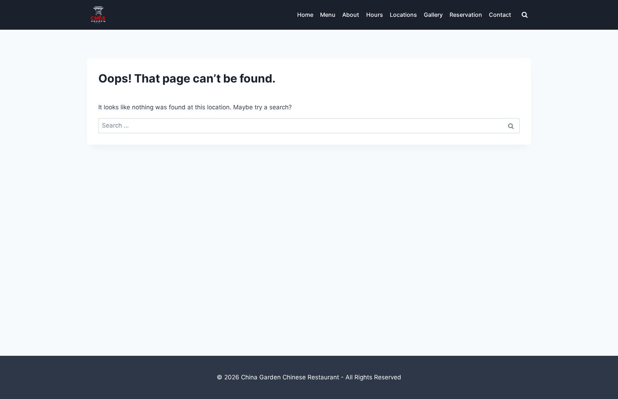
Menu (327, 14)
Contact (500, 14)
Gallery (433, 14)
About (350, 14)
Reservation (466, 14)
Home (305, 14)
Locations (403, 14)
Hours (374, 14)
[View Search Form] (524, 15)
